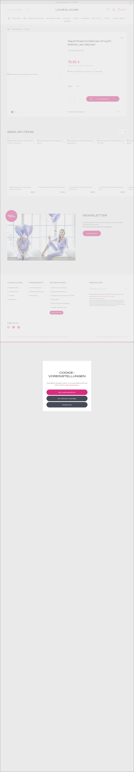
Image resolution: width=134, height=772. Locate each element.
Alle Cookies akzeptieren (67, 392)
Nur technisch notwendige (67, 398)
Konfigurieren (67, 404)
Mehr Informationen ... (72, 385)
